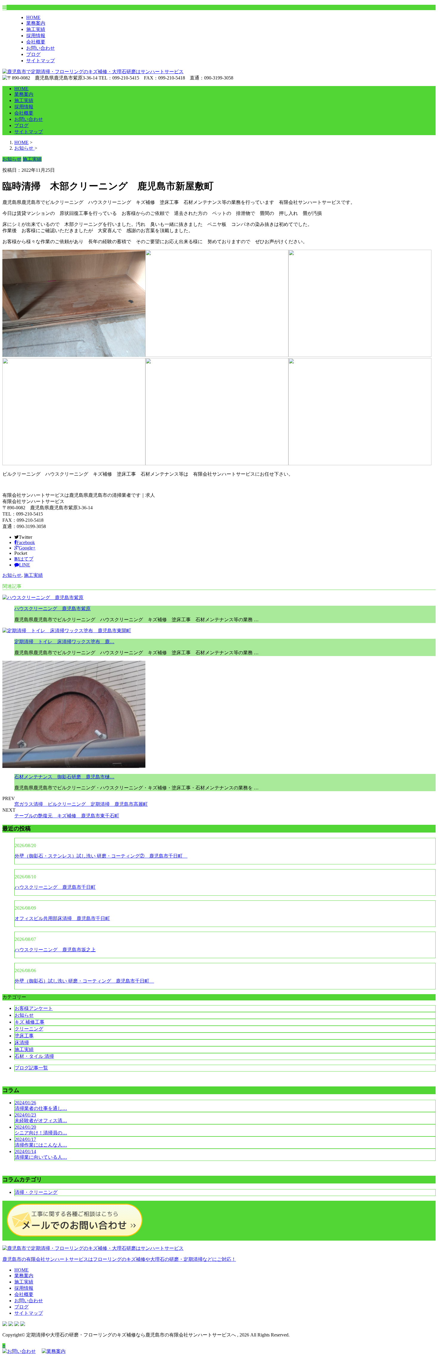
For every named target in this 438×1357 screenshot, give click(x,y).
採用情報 (35, 35)
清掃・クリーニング (36, 1192)
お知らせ (11, 575)
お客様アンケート (34, 1008)
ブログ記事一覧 (31, 1067)
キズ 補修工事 (29, 1022)
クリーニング (29, 1028)
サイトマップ (40, 60)
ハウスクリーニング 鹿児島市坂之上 (55, 949)
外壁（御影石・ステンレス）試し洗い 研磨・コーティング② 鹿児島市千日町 (101, 855)
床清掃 (22, 1042)
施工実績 (35, 29)
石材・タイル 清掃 (34, 1056)
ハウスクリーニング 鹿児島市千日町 (55, 887)
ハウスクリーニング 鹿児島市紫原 (52, 608)
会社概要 (35, 41)
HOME (33, 17)
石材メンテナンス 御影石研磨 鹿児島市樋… (64, 776)
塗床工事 (24, 1035)
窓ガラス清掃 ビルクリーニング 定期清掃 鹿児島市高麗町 (81, 804)
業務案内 (35, 23)
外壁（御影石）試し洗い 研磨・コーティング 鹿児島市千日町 (84, 980)
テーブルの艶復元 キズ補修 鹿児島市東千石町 (66, 815)
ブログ (33, 54)
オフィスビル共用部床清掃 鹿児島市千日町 (62, 918)
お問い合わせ (40, 48)
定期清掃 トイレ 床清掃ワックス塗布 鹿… (64, 641)
